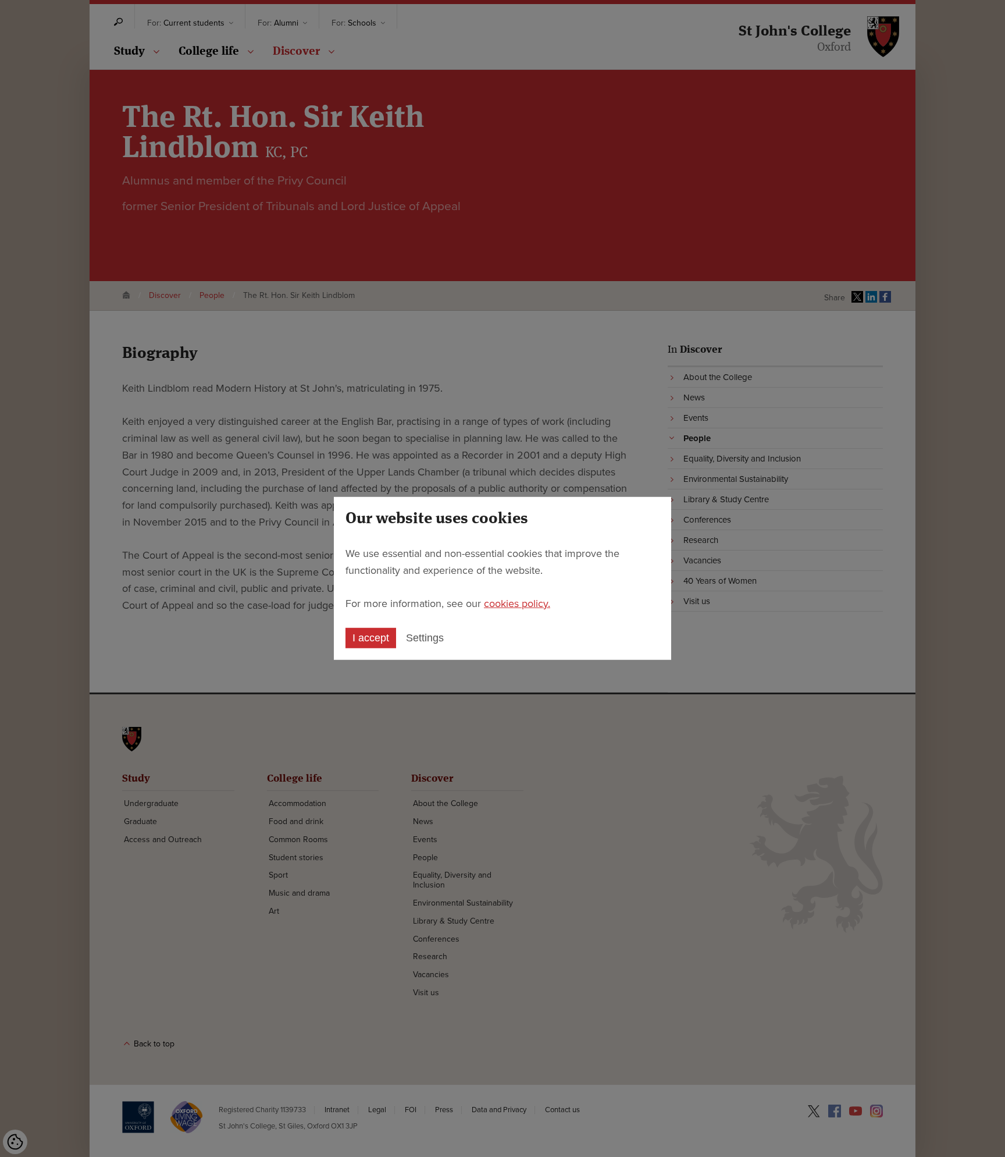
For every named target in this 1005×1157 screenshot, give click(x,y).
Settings (425, 638)
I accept (370, 638)
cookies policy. (517, 603)
